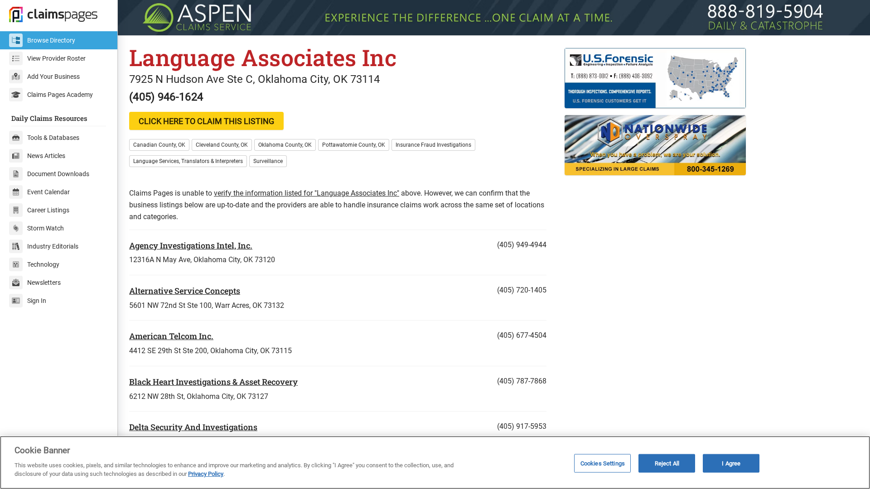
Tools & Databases (53, 137)
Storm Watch (45, 228)
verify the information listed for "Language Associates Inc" (306, 193)
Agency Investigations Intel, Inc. (190, 245)
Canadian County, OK (159, 145)
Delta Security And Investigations (193, 427)
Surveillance (268, 161)
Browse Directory (51, 40)
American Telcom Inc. (171, 336)
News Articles (46, 155)
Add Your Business (53, 76)
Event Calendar (48, 192)
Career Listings (48, 210)
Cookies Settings (602, 463)
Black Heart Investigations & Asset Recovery (213, 381)
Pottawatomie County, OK (353, 145)
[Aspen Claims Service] (494, 17)
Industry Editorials (52, 246)
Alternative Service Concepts (184, 290)
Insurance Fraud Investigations (433, 145)
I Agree (731, 463)
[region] (435, 462)
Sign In (36, 300)
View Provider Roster (56, 58)
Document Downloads (58, 173)
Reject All (667, 463)
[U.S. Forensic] (712, 78)
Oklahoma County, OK (285, 145)
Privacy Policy (205, 473)
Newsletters (44, 282)
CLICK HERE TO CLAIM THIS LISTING (206, 121)
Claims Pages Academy (60, 94)
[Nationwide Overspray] (712, 145)
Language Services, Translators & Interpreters (188, 161)
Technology (43, 264)
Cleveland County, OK (222, 145)
